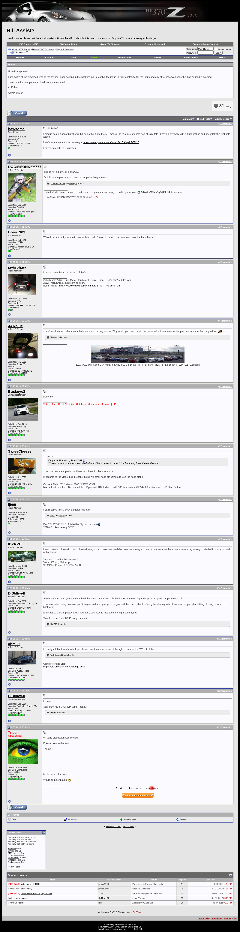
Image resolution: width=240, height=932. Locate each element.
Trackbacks (13, 857)
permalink (227, 123)
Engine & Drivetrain (65, 49)
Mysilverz (54, 337)
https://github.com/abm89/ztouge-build (64, 666)
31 (224, 106)
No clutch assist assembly (20, 889)
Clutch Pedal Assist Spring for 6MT (36, 893)
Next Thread (128, 826)
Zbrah (61, 515)
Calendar (157, 57)
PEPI (52, 515)
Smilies (11, 851)
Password (191, 53)
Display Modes (222, 119)
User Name (191, 49)
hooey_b (73, 183)
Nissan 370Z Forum (21, 49)
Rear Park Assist (15, 903)
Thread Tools (203, 119)
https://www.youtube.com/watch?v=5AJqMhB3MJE (111, 142)
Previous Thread (113, 826)
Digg (14, 819)
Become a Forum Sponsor (206, 44)
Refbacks (12, 862)
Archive (227, 918)
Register (20, 57)
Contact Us (203, 918)
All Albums (49, 57)
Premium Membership (155, 44)
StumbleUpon (130, 819)
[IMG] (10, 853)
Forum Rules (14, 867)
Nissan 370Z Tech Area (43, 49)
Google (183, 819)
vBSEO (129, 929)
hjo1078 (53, 624)
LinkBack (187, 119)
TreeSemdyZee (58, 183)
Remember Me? (225, 49)
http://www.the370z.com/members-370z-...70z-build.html (89, 285)
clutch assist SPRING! (31, 884)
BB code (12, 848)
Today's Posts (191, 57)
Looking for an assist (17, 898)
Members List (124, 57)
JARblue (54, 655)
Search (222, 57)
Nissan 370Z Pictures (110, 44)
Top (235, 918)
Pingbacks (13, 860)
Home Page (216, 918)
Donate (93, 57)
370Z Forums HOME (28, 44)
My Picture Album (68, 44)
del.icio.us (72, 819)
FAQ (73, 57)
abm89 (53, 713)
